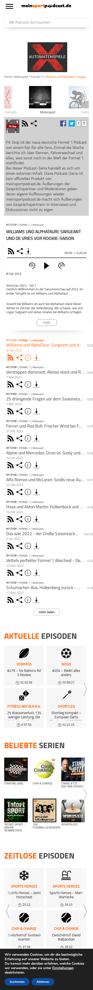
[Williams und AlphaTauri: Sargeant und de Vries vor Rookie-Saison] (36, 357)
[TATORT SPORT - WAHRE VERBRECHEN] (16, 810)
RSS (11, 251)
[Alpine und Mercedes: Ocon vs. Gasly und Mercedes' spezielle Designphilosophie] (36, 465)
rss (25, 123)
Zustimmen (17, 982)
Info (28, 357)
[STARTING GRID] (16, 769)
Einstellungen (63, 968)
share (34, 123)
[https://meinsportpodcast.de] (46, 7)
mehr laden (47, 612)
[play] (46, 265)
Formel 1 (36, 77)
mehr (46, 322)
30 (32, 265)
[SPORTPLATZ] (73, 810)
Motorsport (21, 77)
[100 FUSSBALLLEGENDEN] (44, 810)
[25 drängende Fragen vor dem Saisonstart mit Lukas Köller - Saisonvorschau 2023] (36, 411)
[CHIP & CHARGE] (44, 769)
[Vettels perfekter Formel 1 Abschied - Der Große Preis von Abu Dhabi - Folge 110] (36, 573)
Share (20, 251)
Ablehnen (42, 982)
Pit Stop (11, 225)
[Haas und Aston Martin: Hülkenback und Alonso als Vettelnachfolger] (36, 519)
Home (8, 77)
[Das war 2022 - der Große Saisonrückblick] (36, 546)
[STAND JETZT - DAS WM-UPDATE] (73, 769)
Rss (11, 357)
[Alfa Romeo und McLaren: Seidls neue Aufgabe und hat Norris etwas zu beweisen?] (36, 492)
